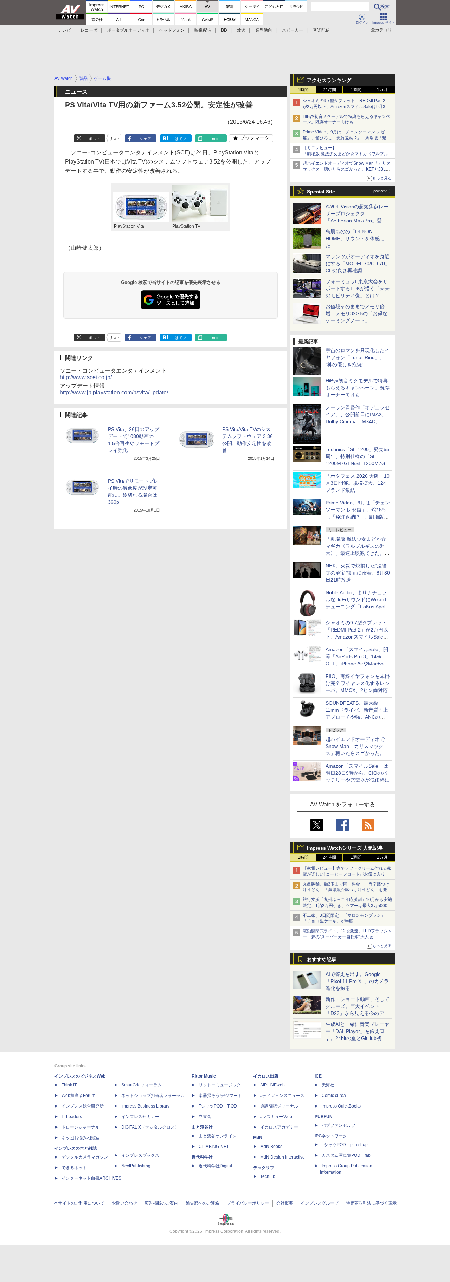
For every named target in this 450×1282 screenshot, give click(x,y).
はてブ (180, 139)
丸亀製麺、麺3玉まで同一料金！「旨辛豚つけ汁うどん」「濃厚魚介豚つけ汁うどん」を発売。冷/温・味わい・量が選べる (346, 890)
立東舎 (205, 1116)
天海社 (328, 1085)
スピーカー (292, 30)
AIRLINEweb (272, 1085)
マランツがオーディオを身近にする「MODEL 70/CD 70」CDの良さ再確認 (358, 263)
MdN (257, 1137)
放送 (241, 30)
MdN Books (271, 1146)
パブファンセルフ (338, 1125)
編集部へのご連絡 (202, 1203)
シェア (145, 139)
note (215, 139)
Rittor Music (204, 1076)
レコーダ (89, 30)
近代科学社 (202, 1157)
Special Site (321, 192)
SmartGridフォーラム (141, 1085)
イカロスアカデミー (279, 1127)
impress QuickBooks (341, 1106)
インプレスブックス (140, 1155)
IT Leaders (72, 1116)
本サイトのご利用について (79, 1203)
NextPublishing (135, 1165)
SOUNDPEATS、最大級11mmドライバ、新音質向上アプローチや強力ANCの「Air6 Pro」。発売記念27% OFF (357, 717)
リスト (115, 139)
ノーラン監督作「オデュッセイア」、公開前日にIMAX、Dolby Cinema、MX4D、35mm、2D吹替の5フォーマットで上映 (358, 421)
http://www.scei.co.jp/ (86, 377)
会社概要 (284, 1203)
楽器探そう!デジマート (220, 1095)
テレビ (64, 30)
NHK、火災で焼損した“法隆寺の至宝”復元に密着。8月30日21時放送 (358, 573)
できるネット (74, 1167)
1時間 (303, 89)
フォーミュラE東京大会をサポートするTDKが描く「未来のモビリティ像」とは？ (358, 288)
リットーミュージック (220, 1085)
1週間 (356, 89)
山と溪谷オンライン (218, 1136)
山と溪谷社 (202, 1127)
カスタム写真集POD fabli (347, 1155)
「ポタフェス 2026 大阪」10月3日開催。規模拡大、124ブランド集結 (358, 483)
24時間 (329, 89)
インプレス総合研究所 (83, 1106)
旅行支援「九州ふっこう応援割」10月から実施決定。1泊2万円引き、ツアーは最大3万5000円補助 (347, 905)
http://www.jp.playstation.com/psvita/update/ (114, 392)
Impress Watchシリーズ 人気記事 (345, 848)
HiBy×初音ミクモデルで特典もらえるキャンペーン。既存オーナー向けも (358, 388)
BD (224, 30)
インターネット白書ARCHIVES (91, 1178)
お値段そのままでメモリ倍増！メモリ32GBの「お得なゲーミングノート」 (356, 313)
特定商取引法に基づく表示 (371, 1203)
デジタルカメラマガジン (85, 1157)
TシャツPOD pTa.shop (345, 1144)
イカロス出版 (265, 1076)
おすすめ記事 (321, 959)
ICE (318, 1076)
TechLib (267, 1176)
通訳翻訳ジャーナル (279, 1106)
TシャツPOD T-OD (218, 1106)
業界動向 (263, 30)
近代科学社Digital (215, 1165)
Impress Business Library (145, 1106)
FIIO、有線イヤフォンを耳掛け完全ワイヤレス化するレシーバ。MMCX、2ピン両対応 (358, 683)
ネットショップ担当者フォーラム (153, 1095)
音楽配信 (321, 30)
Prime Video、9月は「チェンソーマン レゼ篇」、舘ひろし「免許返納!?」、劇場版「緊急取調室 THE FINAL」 (347, 137)
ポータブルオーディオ (128, 30)
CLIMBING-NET (214, 1146)
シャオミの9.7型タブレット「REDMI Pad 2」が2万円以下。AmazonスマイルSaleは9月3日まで (346, 106)
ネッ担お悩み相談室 (80, 1137)
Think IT (69, 1085)
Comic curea (334, 1095)
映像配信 (202, 30)
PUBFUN (324, 1116)
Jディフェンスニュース (282, 1095)
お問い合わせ (124, 1203)
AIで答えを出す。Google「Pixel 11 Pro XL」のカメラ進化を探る (357, 981)
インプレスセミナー (140, 1116)
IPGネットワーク (331, 1136)
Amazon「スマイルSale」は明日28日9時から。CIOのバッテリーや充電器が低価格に (358, 773)
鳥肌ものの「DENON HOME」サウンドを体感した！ (355, 238)
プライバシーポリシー (248, 1203)
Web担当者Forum (78, 1095)
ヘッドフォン (172, 30)
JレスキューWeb (276, 1116)
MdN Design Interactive (282, 1157)
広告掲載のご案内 (161, 1203)
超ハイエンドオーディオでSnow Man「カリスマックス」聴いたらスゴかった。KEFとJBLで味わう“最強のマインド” (347, 169)
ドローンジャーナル (80, 1127)
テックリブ (263, 1167)
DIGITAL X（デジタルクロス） (150, 1127)
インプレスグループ (320, 1203)
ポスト (94, 139)
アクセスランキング (329, 80)
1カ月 (382, 89)
